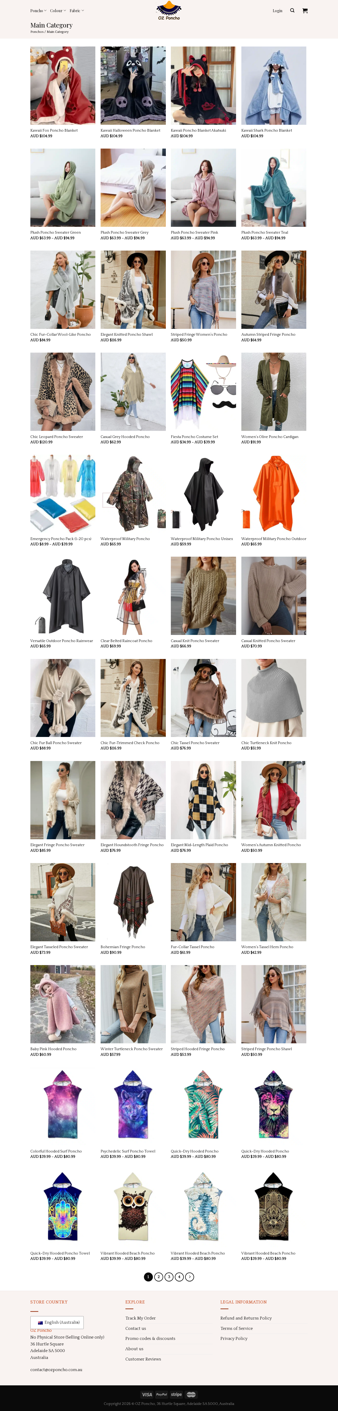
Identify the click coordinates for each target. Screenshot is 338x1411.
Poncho (36, 10)
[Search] (292, 10)
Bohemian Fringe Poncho (123, 947)
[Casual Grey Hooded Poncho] (133, 392)
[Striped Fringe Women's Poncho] (203, 290)
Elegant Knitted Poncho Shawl (127, 335)
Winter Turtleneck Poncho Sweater (132, 1049)
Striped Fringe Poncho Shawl (266, 1049)
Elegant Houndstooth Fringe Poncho (132, 845)
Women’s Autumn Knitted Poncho (271, 845)
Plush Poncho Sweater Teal (264, 232)
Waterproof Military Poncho (125, 539)
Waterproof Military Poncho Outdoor (273, 539)
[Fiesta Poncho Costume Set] (203, 392)
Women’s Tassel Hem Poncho (267, 947)
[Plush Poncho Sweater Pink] (203, 188)
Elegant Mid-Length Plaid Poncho (199, 845)
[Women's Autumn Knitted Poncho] (274, 800)
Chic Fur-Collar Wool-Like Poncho (60, 335)
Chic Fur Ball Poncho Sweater (56, 743)
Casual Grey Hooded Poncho (125, 437)
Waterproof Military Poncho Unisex (202, 539)
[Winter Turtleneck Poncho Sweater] (133, 1004)
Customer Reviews (143, 1359)
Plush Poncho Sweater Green (55, 232)
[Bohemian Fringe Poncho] (133, 902)
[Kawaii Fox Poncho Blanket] (63, 86)
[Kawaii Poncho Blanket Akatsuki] (203, 86)
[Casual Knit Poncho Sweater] (203, 596)
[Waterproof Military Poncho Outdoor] (274, 494)
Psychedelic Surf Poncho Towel (128, 1151)
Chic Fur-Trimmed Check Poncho (130, 743)
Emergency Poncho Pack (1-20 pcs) (60, 539)
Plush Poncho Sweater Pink (194, 232)
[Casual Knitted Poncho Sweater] (274, 596)
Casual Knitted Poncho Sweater (268, 641)
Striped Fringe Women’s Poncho (199, 335)
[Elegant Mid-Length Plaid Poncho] (203, 800)
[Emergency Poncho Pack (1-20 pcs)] (63, 494)
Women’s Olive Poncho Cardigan (269, 437)
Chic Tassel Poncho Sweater (195, 743)
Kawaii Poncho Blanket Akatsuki (198, 130)
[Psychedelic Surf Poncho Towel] (133, 1106)
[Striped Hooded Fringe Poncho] (203, 1004)
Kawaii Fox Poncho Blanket (54, 130)
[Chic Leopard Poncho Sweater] (63, 392)
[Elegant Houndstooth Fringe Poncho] (133, 800)
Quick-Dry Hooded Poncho (195, 1151)
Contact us (135, 1328)
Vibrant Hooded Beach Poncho (128, 1253)
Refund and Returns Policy (246, 1318)
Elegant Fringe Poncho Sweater (57, 845)
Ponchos (37, 32)
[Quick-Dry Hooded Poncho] (203, 1106)
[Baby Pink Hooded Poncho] (63, 1004)
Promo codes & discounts (150, 1338)
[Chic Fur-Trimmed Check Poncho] (133, 698)
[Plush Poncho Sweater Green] (63, 188)
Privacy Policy (233, 1338)
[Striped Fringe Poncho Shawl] (274, 1004)
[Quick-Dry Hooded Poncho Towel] (63, 1208)
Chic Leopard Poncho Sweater (56, 437)
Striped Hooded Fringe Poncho (198, 1049)
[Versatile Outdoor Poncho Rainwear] (63, 596)
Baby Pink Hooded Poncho (53, 1049)
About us (134, 1349)
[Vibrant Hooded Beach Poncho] (133, 1208)
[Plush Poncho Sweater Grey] (133, 188)
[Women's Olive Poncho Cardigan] (274, 392)
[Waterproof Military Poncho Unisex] (203, 494)
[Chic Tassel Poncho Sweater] (203, 698)
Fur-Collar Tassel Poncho (192, 947)
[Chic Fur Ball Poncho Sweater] (63, 698)
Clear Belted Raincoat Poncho (126, 641)
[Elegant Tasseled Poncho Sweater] (63, 902)
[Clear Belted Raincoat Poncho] (133, 596)
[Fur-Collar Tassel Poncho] (203, 902)
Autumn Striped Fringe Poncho (268, 335)
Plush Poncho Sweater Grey (124, 232)
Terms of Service (236, 1328)
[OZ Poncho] (169, 10)
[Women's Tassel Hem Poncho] (274, 902)
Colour (56, 10)
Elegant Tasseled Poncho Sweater (59, 947)
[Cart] (305, 10)
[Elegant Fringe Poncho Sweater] (63, 800)
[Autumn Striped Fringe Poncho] (274, 290)
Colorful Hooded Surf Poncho (56, 1151)
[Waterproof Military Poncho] (133, 494)
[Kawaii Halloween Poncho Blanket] (133, 86)
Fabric (75, 10)
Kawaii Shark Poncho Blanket (266, 130)
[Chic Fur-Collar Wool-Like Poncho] (63, 290)
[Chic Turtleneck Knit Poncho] (274, 698)
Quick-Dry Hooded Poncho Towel (60, 1253)
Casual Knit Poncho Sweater (195, 641)
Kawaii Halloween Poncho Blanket (130, 130)
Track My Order (140, 1318)
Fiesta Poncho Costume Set (194, 437)
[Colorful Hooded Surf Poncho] (63, 1106)
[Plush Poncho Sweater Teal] (274, 188)
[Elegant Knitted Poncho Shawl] (133, 290)
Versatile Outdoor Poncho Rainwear (61, 641)
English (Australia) (61, 1322)
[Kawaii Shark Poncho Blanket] (274, 86)
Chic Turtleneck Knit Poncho (266, 743)
